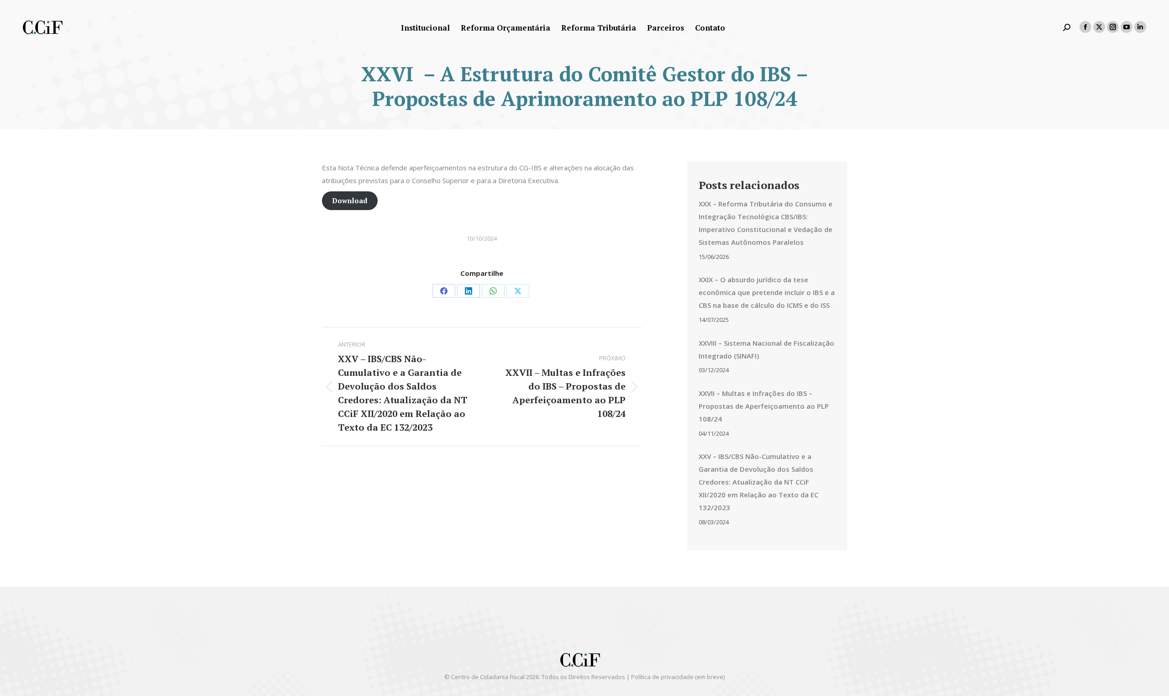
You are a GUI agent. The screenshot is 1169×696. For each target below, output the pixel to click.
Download (350, 200)
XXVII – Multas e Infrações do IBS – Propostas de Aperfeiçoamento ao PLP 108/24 (764, 406)
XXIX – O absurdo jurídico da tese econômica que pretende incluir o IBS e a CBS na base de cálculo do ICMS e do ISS (767, 292)
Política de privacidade (662, 677)
